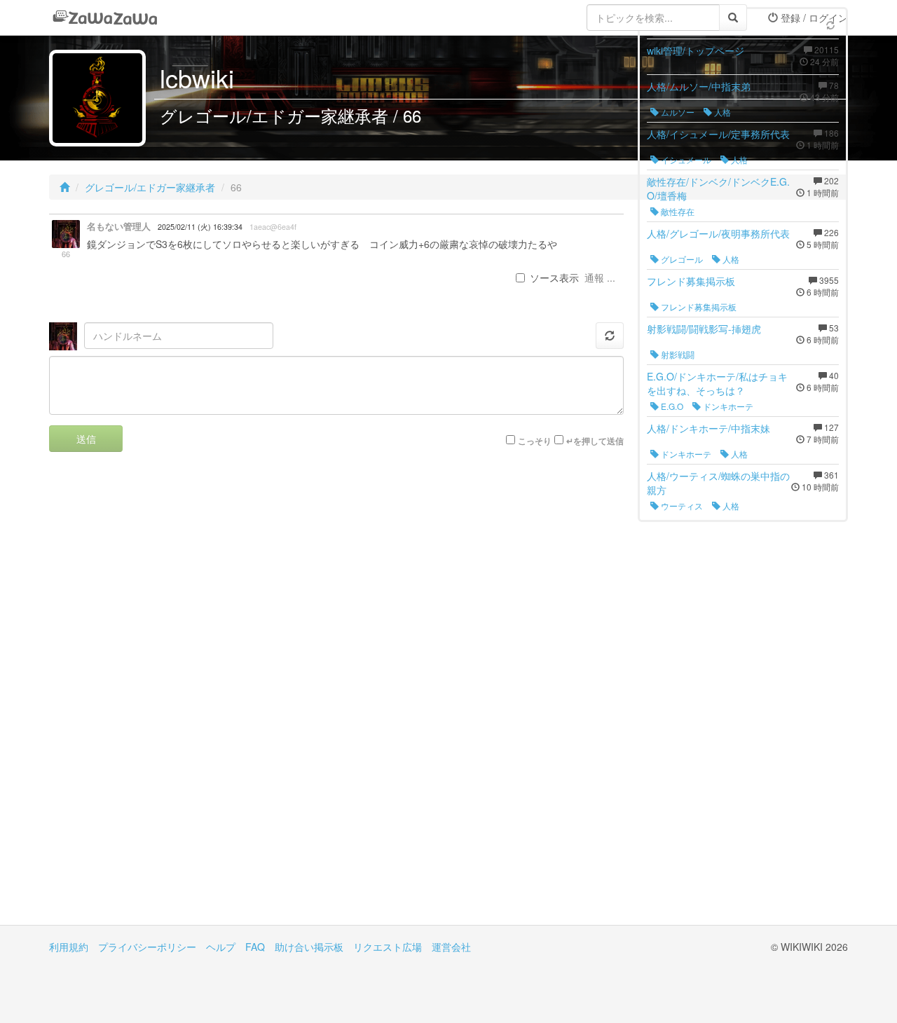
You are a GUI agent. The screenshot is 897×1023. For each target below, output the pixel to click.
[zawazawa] (105, 17)
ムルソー (676, 112)
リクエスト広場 (387, 947)
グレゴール (681, 259)
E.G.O (671, 406)
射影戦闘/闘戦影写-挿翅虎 (704, 329)
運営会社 (451, 947)
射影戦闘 (676, 354)
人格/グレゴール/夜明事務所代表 (718, 233)
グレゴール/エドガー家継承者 (150, 187)
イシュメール (685, 159)
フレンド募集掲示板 (691, 281)
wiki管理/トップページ (695, 50)
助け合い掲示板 (309, 947)
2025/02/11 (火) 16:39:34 (200, 226)
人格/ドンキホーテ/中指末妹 (708, 428)
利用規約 (68, 947)
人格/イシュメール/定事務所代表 (718, 134)
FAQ (255, 947)
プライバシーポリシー (147, 947)
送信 (86, 439)
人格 (721, 112)
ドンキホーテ (727, 406)
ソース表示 (554, 277)
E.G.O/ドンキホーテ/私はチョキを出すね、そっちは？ (717, 383)
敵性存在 (676, 211)
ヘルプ (220, 947)
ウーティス (681, 506)
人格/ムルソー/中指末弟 (699, 86)
